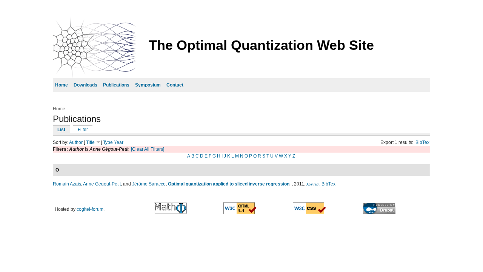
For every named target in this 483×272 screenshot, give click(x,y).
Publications (116, 85)
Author (76, 142)
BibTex (422, 142)
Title (90, 142)
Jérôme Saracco (149, 184)
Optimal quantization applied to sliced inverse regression (228, 184)
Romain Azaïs (67, 184)
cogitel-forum (90, 209)
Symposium (148, 85)
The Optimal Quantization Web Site (261, 45)
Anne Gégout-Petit (102, 184)
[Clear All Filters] (147, 149)
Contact (174, 85)
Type (108, 142)
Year (118, 142)
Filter (83, 129)
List (61, 129)
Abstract (313, 184)
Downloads (85, 85)
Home (61, 85)
